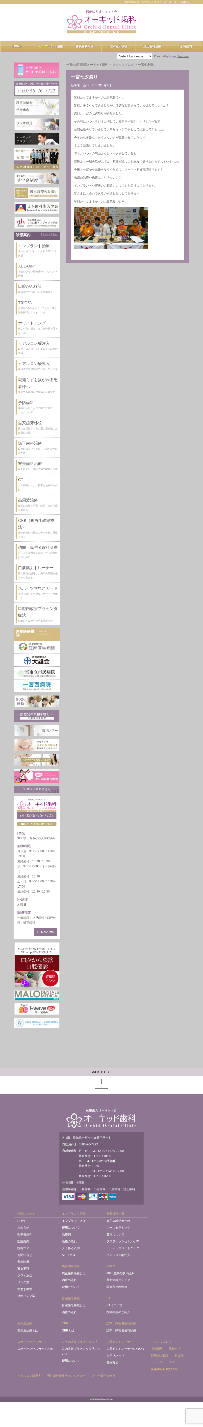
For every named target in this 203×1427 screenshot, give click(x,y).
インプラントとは (74, 1221)
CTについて (114, 1305)
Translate (183, 56)
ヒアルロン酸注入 (118, 1255)
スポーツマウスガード (32, 1342)
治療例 (66, 1234)
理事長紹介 (24, 1234)
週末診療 (23, 1261)
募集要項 (23, 1268)
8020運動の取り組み (120, 1273)
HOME (17, 46)
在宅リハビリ (115, 1355)
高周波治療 (24, 1323)
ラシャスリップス (163, 1362)
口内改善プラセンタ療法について (81, 1351)
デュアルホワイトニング (122, 1248)
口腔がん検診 (160, 1355)
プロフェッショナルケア (122, 1241)
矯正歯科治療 (152, 46)
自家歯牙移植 (118, 46)
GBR (65, 1323)
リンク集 (23, 1282)
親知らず (175, 1348)
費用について (71, 1227)
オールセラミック (118, 1227)
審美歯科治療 (85, 46)
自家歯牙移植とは (74, 1305)
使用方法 (112, 1362)
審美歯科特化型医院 (164, 1369)
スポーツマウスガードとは (35, 1349)
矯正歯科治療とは (74, 1273)
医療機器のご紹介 (118, 1312)
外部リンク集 (26, 1296)
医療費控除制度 (116, 1287)
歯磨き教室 (24, 1289)
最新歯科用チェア (118, 1280)
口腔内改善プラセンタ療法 (80, 1342)
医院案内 (186, 46)
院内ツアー (24, 1248)
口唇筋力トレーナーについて (125, 1349)
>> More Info (45, 932)
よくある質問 (71, 1248)
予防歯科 (157, 1348)
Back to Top (102, 1072)
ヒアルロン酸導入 (29, 1376)
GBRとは (68, 1330)
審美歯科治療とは (118, 1221)
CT (108, 1298)
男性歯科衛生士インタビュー (66, 1376)
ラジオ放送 (24, 1275)
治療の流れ (69, 1241)
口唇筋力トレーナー (119, 1342)
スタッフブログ (161, 1342)
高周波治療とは (27, 1330)
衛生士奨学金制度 (103, 1376)
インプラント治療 (51, 46)
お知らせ (23, 1227)
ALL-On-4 (68, 1255)
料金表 (179, 1355)
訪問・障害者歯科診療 (121, 1323)
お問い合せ (24, 1255)
